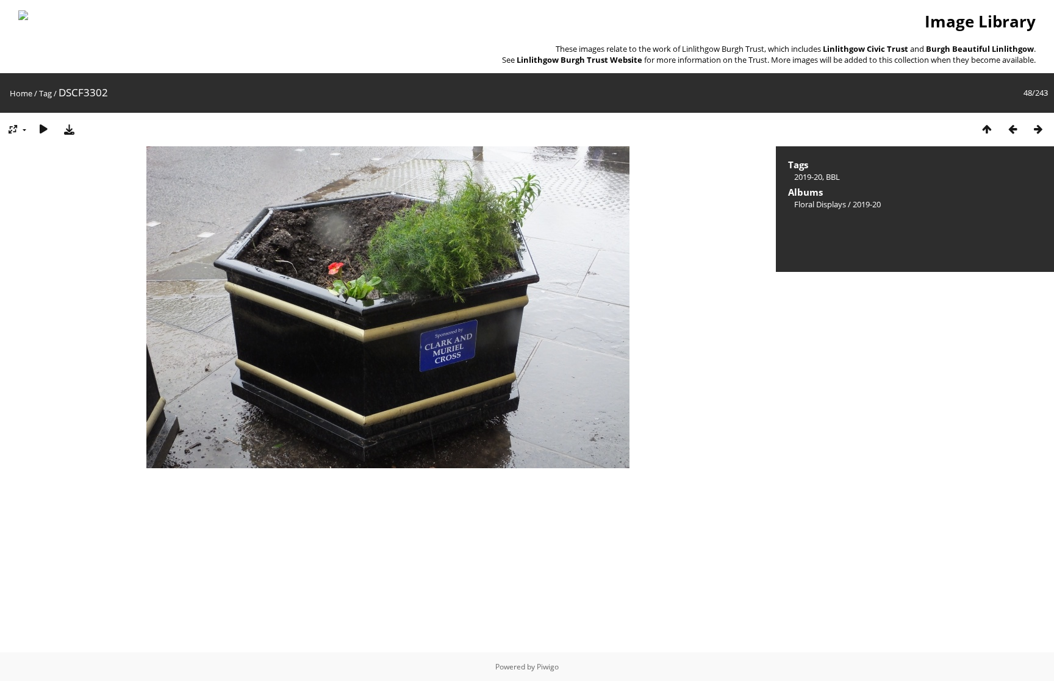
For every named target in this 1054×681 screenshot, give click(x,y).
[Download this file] (69, 129)
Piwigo (548, 666)
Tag (45, 93)
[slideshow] (43, 129)
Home (21, 93)
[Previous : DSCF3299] (1012, 129)
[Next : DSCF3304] (1038, 129)
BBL (833, 176)
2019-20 (808, 176)
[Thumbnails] (987, 129)
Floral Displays (820, 204)
